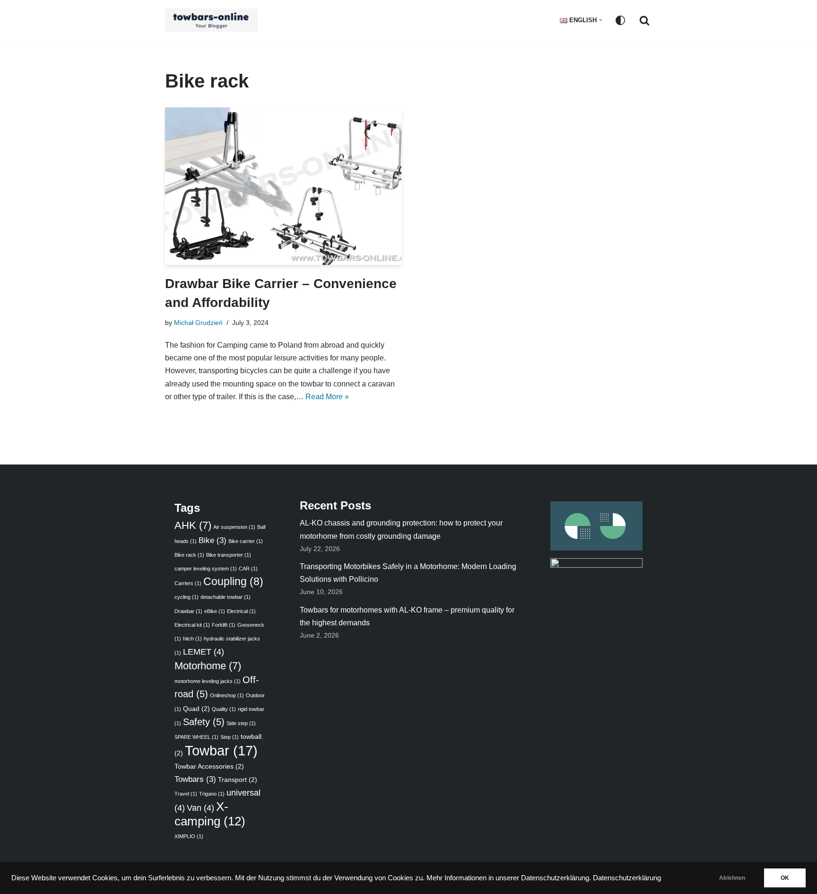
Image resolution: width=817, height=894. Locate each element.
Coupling (233, 581)
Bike (212, 540)
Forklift (223, 625)
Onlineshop (227, 695)
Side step (241, 723)
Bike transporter (228, 555)
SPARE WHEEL (196, 737)
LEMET (203, 652)
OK (785, 878)
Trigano (212, 794)
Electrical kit (192, 625)
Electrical (241, 611)
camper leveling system (205, 568)
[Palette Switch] (620, 20)
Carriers (187, 583)
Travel (185, 794)
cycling (186, 597)
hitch (192, 638)
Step (229, 737)
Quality (224, 709)
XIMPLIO (188, 836)
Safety (204, 722)
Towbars (195, 779)
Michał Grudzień (198, 322)
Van (200, 808)
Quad (196, 708)
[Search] (644, 20)
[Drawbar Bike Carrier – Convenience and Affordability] (283, 186)
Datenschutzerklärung (627, 878)
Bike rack (189, 555)
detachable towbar (225, 597)
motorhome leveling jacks (207, 681)
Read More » (327, 397)
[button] (600, 19)
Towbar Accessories (209, 766)
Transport (237, 779)
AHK (192, 525)
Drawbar (188, 611)
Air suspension (234, 527)
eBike (214, 611)
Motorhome (207, 666)
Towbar (221, 750)
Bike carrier (245, 541)
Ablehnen (732, 878)
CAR (248, 568)
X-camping (209, 813)
